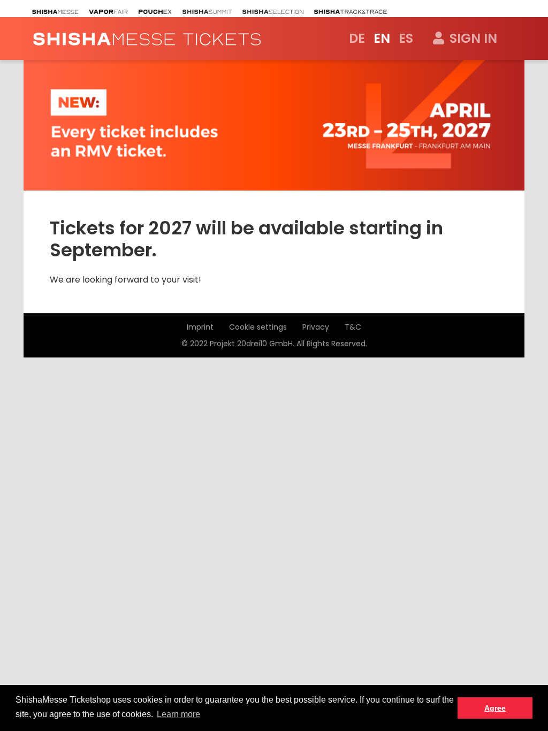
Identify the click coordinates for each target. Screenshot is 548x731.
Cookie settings (258, 327)
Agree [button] (495, 708)
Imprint (200, 327)
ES (406, 38)
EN (382, 38)
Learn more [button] (178, 714)
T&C (353, 327)
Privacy (315, 327)
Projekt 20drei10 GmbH (251, 343)
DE (357, 38)
